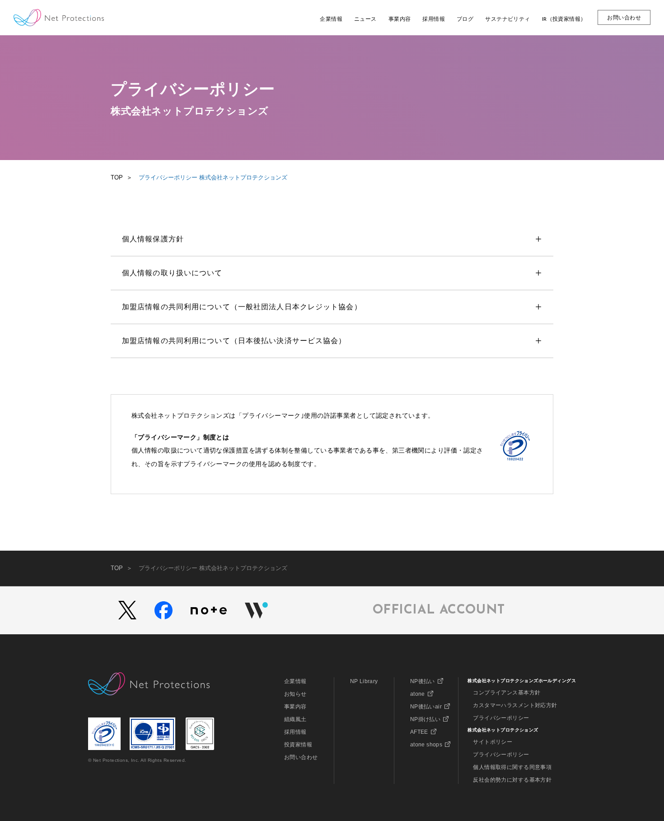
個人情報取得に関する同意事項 (512, 767)
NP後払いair (426, 706)
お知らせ (295, 694)
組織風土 (295, 719)
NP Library (364, 681)
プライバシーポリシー (501, 718)
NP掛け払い (425, 719)
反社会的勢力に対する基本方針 (512, 780)
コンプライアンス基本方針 (506, 692)
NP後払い (422, 681)
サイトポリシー (492, 742)
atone (417, 694)
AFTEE (419, 732)
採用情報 (295, 732)
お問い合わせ (301, 757)
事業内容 (295, 706)
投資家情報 (298, 744)
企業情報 (295, 681)
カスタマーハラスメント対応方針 (515, 705)
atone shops (426, 744)
